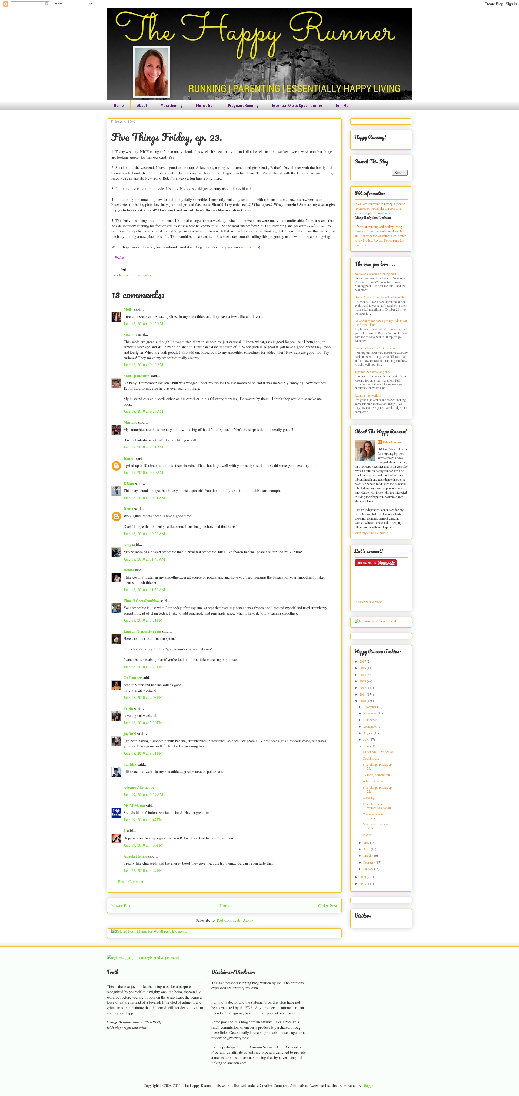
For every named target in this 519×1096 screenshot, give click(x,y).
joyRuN (130, 733)
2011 (363, 694)
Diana (128, 508)
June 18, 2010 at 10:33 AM (144, 533)
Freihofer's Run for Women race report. (377, 806)
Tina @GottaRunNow (141, 600)
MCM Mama (134, 805)
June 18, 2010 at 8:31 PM (143, 753)
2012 (363, 687)
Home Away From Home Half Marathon (381, 297)
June (366, 746)
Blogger (368, 1085)
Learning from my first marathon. (376, 348)
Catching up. (371, 758)
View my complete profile (371, 533)
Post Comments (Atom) (235, 920)
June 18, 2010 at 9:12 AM (143, 323)
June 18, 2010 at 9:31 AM (143, 447)
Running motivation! (368, 395)
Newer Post (121, 905)
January (368, 868)
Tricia (128, 708)
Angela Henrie (135, 856)
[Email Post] (122, 269)
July (366, 739)
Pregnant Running (243, 105)
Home (119, 105)
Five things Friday (138, 275)
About (142, 105)
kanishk (130, 764)
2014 (363, 674)
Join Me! (343, 105)
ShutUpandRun (136, 376)
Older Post (327, 905)
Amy (127, 544)
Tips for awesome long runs (373, 371)
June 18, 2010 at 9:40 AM (143, 472)
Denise (129, 570)
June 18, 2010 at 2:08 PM (143, 697)
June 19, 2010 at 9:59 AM (143, 794)
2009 (363, 877)
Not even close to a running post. (376, 273)
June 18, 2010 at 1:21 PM (143, 620)
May (366, 842)
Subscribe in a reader (369, 601)
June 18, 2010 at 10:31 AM (144, 497)
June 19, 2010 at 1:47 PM (143, 819)
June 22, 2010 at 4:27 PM (143, 870)
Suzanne (130, 334)
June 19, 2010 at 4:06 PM (143, 845)
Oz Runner (133, 677)
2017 (363, 661)
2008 (363, 883)
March (367, 855)
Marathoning (172, 105)
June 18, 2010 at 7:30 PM (143, 722)
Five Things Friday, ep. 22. (377, 789)
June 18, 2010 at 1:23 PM (143, 666)
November (370, 713)
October (368, 719)
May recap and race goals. (375, 826)
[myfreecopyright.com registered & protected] (143, 957)
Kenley (129, 458)
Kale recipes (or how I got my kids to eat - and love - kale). (381, 322)
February (369, 862)
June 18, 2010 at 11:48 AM (144, 559)
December (370, 706)
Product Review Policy (378, 240)
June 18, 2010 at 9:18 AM (143, 364)
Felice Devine (392, 442)
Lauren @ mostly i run (142, 631)
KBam (129, 483)
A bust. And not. (373, 781)
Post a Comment (130, 881)
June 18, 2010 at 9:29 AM (143, 411)
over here (247, 246)
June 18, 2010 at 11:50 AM (144, 589)
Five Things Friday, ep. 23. (166, 136)
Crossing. (369, 797)
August (368, 733)
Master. (367, 834)
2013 (363, 681)
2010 (363, 701)
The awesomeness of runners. (376, 816)
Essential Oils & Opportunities (297, 105)
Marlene (130, 422)
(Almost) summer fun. (377, 775)
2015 (363, 668)
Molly (128, 309)
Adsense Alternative (139, 787)
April (367, 849)
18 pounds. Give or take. (378, 752)
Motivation (205, 105)
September (370, 726)
